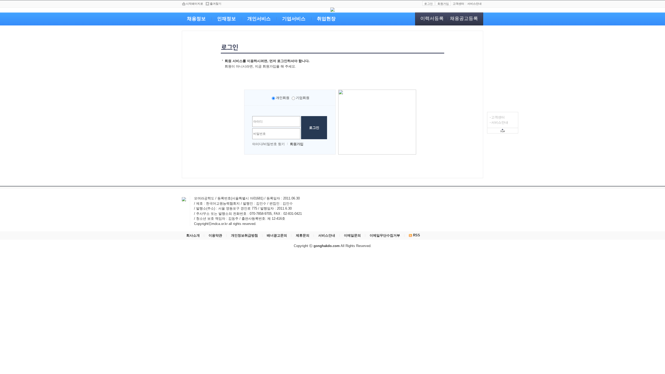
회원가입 (443, 3)
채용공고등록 (464, 18)
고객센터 (498, 117)
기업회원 (302, 98)
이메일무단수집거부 (385, 235)
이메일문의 (352, 235)
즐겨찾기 (215, 3)
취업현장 (326, 18)
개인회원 (282, 98)
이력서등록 (432, 18)
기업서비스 (293, 18)
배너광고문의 (277, 235)
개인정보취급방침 (244, 235)
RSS (416, 235)
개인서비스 (259, 18)
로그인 (428, 3)
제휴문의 (302, 235)
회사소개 (193, 235)
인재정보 (226, 18)
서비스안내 (499, 122)
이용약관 (215, 235)
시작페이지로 (194, 3)
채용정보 (196, 18)
